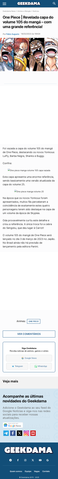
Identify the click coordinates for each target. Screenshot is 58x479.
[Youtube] (40, 460)
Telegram (19, 366)
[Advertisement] (29, 115)
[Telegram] (34, 77)
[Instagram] (25, 460)
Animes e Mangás (24, 11)
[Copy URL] (41, 77)
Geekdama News (9, 11)
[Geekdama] (29, 4)
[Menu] (4, 3)
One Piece (34, 321)
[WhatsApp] (28, 77)
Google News (31, 358)
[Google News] (48, 460)
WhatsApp (42, 366)
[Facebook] (18, 460)
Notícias (36, 11)
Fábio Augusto (12, 34)
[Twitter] (33, 460)
